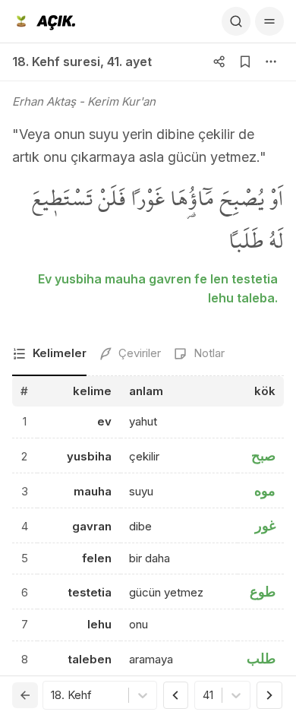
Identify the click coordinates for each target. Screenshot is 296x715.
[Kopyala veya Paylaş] (219, 61)
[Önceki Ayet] (176, 695)
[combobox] (52, 695)
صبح (263, 455)
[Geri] (25, 695)
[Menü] (269, 21)
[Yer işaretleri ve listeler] (245, 61)
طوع (263, 592)
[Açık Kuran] (43, 21)
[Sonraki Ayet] (269, 695)
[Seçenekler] (271, 61)
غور (265, 525)
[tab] (49, 354)
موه (265, 490)
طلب (261, 658)
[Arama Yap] (236, 21)
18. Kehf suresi (56, 61)
